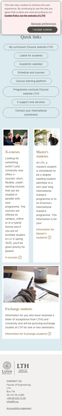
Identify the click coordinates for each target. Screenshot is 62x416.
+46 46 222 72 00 (16, 398)
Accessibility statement (19, 408)
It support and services (31, 102)
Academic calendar (31, 64)
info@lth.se (13, 401)
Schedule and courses (31, 72)
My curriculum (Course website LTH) (31, 47)
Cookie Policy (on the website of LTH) (25, 15)
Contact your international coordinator (31, 112)
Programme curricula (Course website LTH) (31, 91)
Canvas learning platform (31, 81)
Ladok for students (31, 55)
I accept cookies (42, 29)
